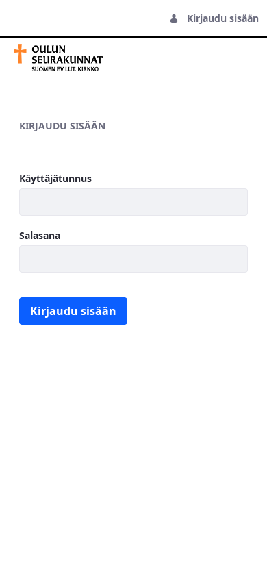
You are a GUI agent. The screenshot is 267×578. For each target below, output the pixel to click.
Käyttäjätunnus (55, 178)
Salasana (39, 235)
